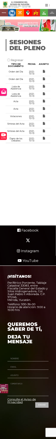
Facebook (29, 230)
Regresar (16, 60)
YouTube (30, 260)
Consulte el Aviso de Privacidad (21, 400)
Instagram (29, 251)
